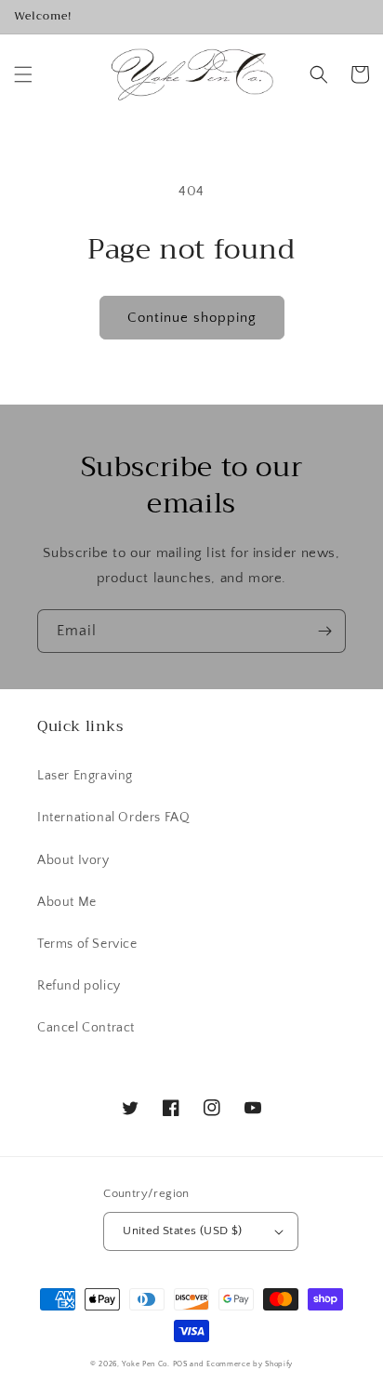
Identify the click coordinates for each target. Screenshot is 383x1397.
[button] (23, 74)
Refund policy (79, 985)
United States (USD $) (182, 1230)
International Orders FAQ (113, 817)
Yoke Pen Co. (145, 1364)
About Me (67, 902)
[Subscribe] (324, 631)
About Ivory (73, 860)
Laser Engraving (85, 775)
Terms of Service (87, 944)
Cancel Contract (86, 1027)
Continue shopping (192, 318)
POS (180, 1364)
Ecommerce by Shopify (249, 1364)
